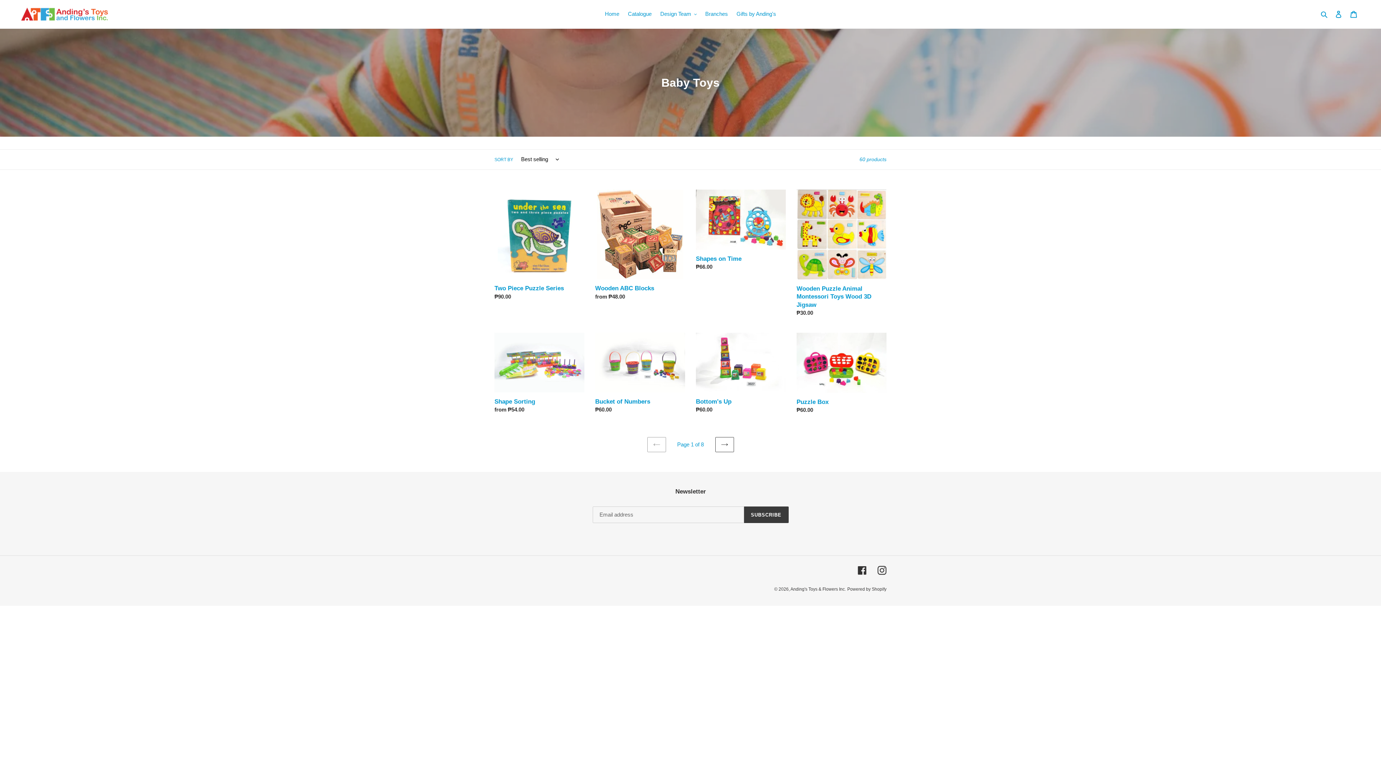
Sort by (503, 159)
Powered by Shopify (867, 589)
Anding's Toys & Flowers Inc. (818, 589)
